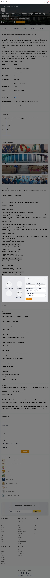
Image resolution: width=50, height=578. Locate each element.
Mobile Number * (29, 288)
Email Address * (39, 283)
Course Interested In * (30, 293)
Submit (28, 298)
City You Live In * (39, 288)
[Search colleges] (44, 2)
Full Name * (28, 283)
